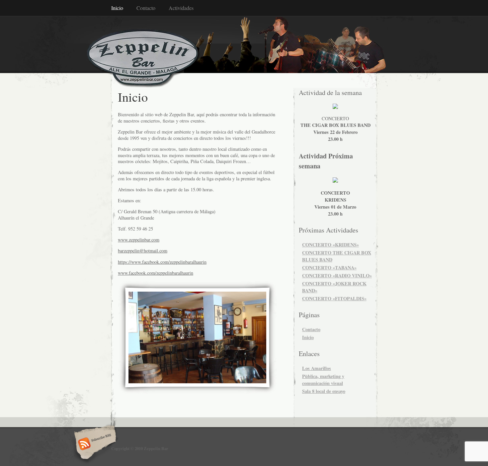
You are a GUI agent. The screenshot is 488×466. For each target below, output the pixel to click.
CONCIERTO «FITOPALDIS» (334, 298)
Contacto (145, 7)
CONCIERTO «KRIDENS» (330, 244)
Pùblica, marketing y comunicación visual (323, 380)
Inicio (117, 7)
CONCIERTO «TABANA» (329, 267)
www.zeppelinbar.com (138, 239)
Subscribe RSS (94, 444)
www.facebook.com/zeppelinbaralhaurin (155, 273)
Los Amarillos (316, 368)
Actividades (181, 7)
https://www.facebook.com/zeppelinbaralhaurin (162, 262)
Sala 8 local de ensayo (323, 391)
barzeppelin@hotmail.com (142, 250)
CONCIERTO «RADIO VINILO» (337, 275)
